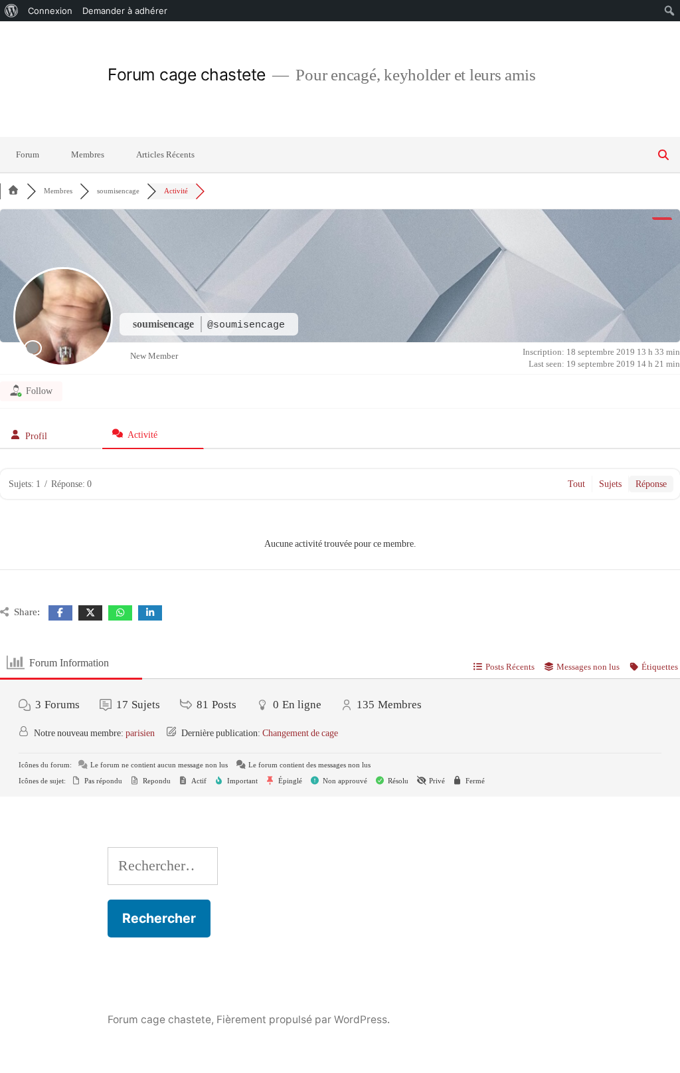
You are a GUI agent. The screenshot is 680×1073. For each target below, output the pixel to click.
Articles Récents (165, 154)
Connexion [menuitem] (50, 10)
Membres (87, 154)
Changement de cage (300, 733)
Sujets (610, 484)
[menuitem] (11, 10)
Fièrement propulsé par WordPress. (303, 1019)
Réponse (651, 484)
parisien (140, 733)
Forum (27, 154)
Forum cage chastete (187, 74)
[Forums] (13, 191)
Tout (576, 484)
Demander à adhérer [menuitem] (124, 10)
